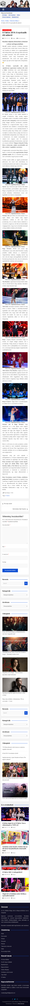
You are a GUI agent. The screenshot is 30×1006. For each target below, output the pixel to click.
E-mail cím (5, 554)
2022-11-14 (7, 827)
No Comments (21, 38)
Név (3, 546)
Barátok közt (4, 964)
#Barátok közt (15, 17)
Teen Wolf (4, 974)
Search (26, 583)
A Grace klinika (5, 959)
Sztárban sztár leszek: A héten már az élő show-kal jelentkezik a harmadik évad (15, 848)
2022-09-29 (7, 874)
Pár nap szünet (8, 503)
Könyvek (3, 941)
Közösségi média (5, 951)
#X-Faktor (4, 15)
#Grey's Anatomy (6, 17)
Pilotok (3, 943)
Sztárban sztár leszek (7, 972)
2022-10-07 (7, 852)
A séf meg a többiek (6, 962)
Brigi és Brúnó (4, 967)
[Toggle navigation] (3, 9)
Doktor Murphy (5, 969)
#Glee (18, 15)
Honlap (4, 562)
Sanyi (14, 38)
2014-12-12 (7, 38)
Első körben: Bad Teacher (19, 509)
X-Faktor (7, 495)
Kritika (4, 819)
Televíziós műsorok (6, 946)
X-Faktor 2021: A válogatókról (12, 872)
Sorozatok (4, 936)
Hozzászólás (6, 525)
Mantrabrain (21, 1003)
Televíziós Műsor (7, 30)
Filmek (3, 938)
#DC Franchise (12, 15)
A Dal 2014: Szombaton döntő (10, 753)
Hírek (2, 933)
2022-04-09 (7, 898)
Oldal (2, 949)
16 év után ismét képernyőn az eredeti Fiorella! (14, 798)
